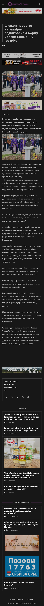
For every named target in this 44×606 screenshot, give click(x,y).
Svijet (6, 588)
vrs (5, 390)
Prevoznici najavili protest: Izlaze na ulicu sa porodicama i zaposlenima (21, 429)
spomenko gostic (10, 387)
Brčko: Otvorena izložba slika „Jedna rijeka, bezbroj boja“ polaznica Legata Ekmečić (21, 524)
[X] (12, 397)
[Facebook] (6, 397)
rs (13, 384)
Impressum (30, 599)
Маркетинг (21, 599)
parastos (7, 384)
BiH (3, 45)
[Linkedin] (17, 397)
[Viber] (22, 397)
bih (11, 381)
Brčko (6, 516)
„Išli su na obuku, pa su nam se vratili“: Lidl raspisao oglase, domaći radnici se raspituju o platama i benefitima (22, 416)
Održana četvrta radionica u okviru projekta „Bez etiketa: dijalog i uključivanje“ (20, 510)
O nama (12, 599)
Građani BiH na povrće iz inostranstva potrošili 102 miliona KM (21, 487)
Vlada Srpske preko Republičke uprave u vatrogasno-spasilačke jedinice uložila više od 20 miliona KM (21, 475)
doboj (15, 381)
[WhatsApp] (28, 397)
